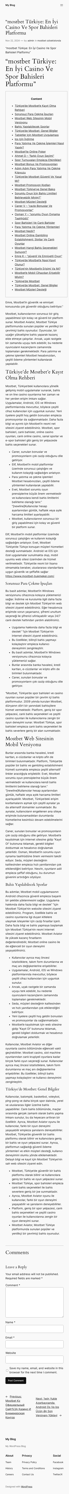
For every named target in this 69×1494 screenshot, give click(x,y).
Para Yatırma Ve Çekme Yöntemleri (37, 227)
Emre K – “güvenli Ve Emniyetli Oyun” (38, 256)
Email (10, 1337)
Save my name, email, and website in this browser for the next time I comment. (36, 1370)
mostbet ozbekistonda (49, 40)
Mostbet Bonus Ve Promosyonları (36, 164)
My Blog (10, 5)
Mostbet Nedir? (25, 231)
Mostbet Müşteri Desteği (31, 201)
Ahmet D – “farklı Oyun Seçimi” (34, 155)
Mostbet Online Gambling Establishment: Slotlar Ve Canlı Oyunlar (34, 239)
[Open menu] (62, 5)
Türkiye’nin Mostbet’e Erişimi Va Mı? (37, 268)
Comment (12, 1285)
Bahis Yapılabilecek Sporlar (32, 126)
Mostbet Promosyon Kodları (32, 185)
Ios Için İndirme (24, 139)
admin (31, 40)
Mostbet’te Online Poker (30, 151)
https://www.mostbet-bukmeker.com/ (29, 576)
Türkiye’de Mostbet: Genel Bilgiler (36, 130)
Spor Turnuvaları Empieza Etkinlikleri (38, 160)
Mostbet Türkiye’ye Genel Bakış (35, 189)
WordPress (26, 1486)
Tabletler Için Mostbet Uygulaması (37, 135)
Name (10, 1322)
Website (10, 1353)
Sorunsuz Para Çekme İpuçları (34, 114)
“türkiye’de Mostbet (27, 281)
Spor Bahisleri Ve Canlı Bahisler (35, 222)
